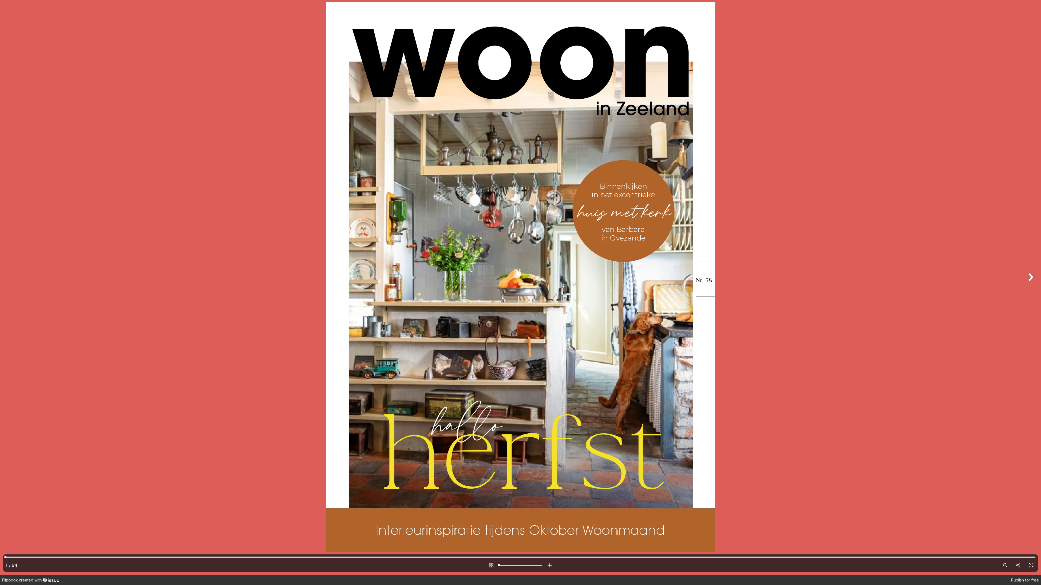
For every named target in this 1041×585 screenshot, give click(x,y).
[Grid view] (491, 565)
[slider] (520, 565)
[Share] (1018, 565)
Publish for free (1025, 580)
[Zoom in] (549, 565)
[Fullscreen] (1031, 565)
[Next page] (1030, 287)
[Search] (1005, 565)
